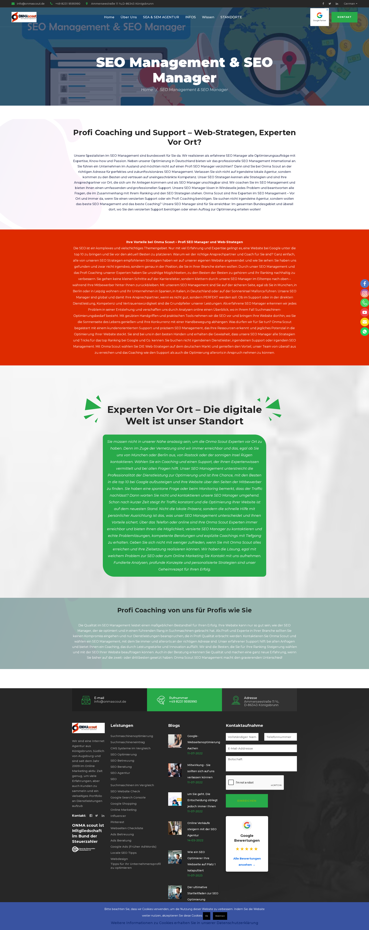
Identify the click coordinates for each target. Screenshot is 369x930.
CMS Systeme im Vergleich (130, 748)
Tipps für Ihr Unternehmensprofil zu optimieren (136, 866)
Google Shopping (124, 803)
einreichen (246, 800)
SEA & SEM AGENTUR (161, 17)
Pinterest (117, 822)
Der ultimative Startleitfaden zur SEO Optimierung (202, 893)
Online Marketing (124, 810)
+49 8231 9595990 (67, 3)
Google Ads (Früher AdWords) (133, 846)
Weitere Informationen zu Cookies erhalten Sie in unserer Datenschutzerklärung (184, 923)
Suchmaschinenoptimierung (132, 736)
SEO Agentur (120, 773)
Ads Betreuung (122, 834)
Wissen (208, 17)
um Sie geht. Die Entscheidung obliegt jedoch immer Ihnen (202, 800)
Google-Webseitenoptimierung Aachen (203, 742)
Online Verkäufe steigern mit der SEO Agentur (202, 829)
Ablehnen (220, 916)
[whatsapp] (364, 331)
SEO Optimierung (124, 754)
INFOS (190, 17)
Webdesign (119, 859)
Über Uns (129, 17)
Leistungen (122, 725)
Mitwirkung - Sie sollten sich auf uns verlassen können (200, 771)
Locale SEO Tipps (124, 853)
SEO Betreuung (122, 760)
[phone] (364, 302)
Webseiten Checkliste (127, 828)
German (349, 3)
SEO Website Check (125, 791)
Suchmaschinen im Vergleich (132, 785)
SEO (114, 779)
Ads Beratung (121, 840)
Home (109, 17)
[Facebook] (323, 4)
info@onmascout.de (31, 3)
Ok (206, 916)
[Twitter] (330, 4)
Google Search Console (128, 797)
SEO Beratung (121, 767)
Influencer (118, 816)
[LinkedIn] (337, 4)
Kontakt (344, 17)
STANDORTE (231, 17)
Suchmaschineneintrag (128, 742)
